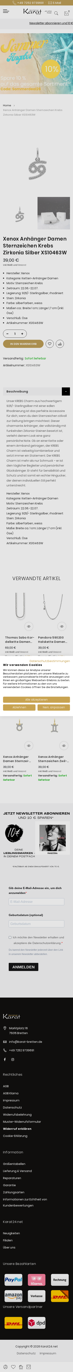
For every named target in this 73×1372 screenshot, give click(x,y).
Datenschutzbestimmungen (50, 661)
